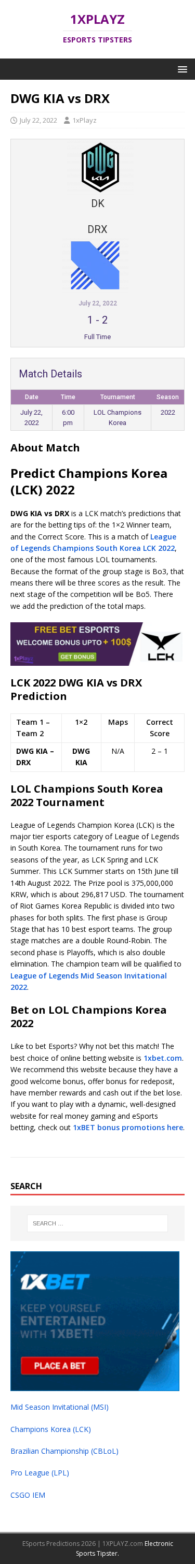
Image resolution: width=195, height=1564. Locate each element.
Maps (118, 722)
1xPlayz (84, 120)
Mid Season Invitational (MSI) (59, 1407)
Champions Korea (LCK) (50, 1429)
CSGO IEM (27, 1495)
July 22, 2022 (38, 120)
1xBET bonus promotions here (128, 1127)
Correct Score (159, 727)
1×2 (81, 722)
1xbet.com (163, 1058)
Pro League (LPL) (39, 1473)
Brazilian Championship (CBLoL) (64, 1451)
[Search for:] (97, 1223)
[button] (180, 68)
